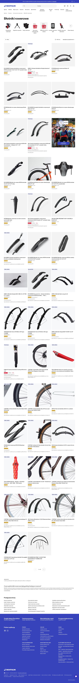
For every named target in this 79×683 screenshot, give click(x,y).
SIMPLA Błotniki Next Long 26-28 (60, 294)
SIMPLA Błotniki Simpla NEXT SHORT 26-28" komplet (62, 332)
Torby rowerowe (26, 30)
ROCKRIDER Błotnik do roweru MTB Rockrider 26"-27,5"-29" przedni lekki (63, 183)
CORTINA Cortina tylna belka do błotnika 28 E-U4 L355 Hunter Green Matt (63, 520)
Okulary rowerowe (32, 609)
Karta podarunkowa (69, 10)
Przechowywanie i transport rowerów (36, 611)
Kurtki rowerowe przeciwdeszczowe (36, 605)
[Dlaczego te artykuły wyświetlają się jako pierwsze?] (55, 39)
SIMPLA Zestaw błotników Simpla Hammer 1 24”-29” (39, 69)
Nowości (62, 9)
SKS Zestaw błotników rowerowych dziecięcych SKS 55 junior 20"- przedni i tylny (39, 219)
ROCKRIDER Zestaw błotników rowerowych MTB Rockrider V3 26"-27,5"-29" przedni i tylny (15, 69)
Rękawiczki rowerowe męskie (10, 611)
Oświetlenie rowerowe (8, 31)
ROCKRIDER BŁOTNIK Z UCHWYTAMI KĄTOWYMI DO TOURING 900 (37, 558)
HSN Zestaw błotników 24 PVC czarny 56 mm (63, 445)
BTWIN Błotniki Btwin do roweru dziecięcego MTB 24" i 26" (39, 183)
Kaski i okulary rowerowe (9, 602)
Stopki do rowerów (17, 30)
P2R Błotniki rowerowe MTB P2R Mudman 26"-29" (14, 446)
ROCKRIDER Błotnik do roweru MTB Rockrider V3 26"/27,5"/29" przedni (39, 258)
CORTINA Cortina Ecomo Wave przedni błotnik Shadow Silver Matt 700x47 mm (63, 482)
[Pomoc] (67, 5)
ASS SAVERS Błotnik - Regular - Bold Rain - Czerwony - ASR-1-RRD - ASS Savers (14, 482)
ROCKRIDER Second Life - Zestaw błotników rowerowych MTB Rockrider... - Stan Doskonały (39, 294)
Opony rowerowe (7, 609)
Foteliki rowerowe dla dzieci (62, 31)
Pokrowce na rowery (32, 602)
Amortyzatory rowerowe (9, 604)
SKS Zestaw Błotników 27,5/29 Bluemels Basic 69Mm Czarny (39, 520)
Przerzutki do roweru (33, 600)
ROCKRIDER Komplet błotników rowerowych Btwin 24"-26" (39, 108)
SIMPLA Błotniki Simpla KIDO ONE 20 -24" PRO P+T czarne (15, 294)
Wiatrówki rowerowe (8, 605)
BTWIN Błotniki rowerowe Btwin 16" (60, 68)
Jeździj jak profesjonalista (63, 143)
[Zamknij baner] (74, 1)
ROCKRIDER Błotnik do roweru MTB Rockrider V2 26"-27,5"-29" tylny (15, 183)
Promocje (57, 9)
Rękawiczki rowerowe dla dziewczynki (61, 605)
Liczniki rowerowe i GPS (53, 31)
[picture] (15, 54)
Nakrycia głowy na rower (57, 602)
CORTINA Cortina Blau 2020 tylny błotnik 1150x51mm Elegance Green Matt (38, 370)
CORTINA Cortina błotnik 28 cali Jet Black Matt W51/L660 (15, 409)
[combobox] (69, 39)
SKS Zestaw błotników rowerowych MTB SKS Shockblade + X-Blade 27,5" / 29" (15, 144)
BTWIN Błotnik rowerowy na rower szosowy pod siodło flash (15, 219)
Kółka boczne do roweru (44, 31)
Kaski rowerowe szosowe (33, 604)
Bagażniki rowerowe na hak (58, 607)
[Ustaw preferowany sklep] (64, 5)
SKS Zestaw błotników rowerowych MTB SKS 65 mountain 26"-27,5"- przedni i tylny (39, 144)
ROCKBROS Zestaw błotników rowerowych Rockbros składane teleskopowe (15, 258)
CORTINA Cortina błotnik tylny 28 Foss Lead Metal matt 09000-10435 (39, 409)
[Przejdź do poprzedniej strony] (35, 569)
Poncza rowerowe (8, 600)
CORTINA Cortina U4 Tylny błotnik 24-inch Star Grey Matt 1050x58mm (39, 446)
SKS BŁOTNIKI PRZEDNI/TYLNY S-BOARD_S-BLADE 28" (62, 219)
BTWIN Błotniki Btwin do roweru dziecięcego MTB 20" (63, 108)
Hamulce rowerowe (56, 604)
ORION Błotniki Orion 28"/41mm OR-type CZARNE (38, 332)
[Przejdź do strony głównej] (10, 6)
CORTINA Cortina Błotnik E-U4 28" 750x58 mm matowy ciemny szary (39, 482)
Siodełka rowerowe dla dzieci (58, 600)
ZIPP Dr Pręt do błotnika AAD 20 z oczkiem (62, 408)
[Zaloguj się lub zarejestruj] (70, 5)
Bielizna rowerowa (32, 607)
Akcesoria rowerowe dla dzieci (35, 31)
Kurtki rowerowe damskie (9, 607)
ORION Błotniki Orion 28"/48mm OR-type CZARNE (14, 332)
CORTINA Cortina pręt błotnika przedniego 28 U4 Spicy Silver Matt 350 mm (15, 520)
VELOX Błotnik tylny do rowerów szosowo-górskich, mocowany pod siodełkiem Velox (62, 370)
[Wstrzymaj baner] (72, 1)
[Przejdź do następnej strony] (43, 569)
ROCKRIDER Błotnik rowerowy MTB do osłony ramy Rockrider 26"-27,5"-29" (63, 258)
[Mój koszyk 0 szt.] (73, 5)
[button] (37, 74)
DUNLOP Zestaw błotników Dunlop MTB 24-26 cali (15, 370)
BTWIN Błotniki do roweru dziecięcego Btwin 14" (15, 108)
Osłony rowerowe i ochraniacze (59, 609)
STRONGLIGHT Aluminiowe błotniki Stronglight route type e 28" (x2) (15, 558)
